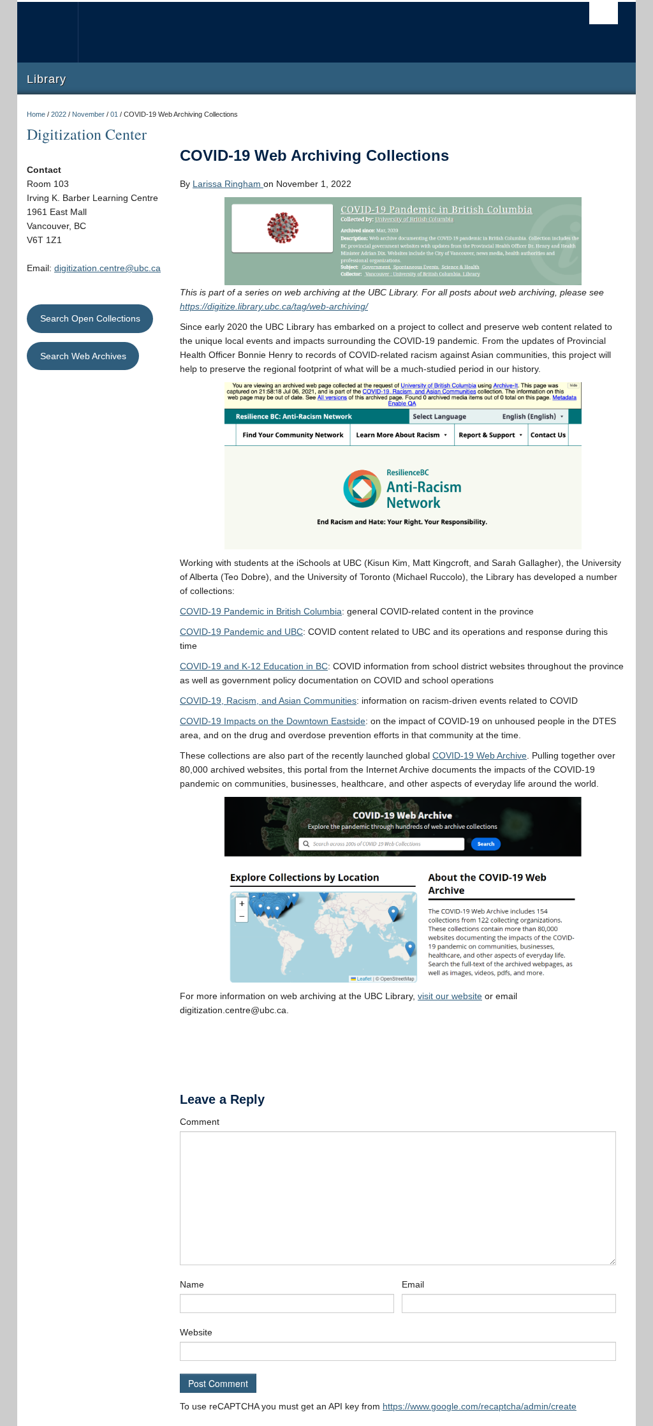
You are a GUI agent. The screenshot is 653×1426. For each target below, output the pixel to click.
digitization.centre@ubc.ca (107, 268)
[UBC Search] (603, 13)
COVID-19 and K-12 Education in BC (254, 666)
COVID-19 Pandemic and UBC (241, 632)
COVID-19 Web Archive (479, 755)
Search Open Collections (90, 318)
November (88, 114)
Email (413, 1284)
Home (36, 114)
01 (114, 114)
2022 (58, 114)
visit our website (450, 996)
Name (192, 1284)
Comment (199, 1122)
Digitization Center (87, 134)
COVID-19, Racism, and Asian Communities (268, 700)
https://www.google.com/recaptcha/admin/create (479, 1406)
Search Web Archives (83, 356)
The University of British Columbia (57, 32)
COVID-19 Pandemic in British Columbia (261, 611)
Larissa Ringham (228, 184)
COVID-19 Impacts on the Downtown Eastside (272, 721)
